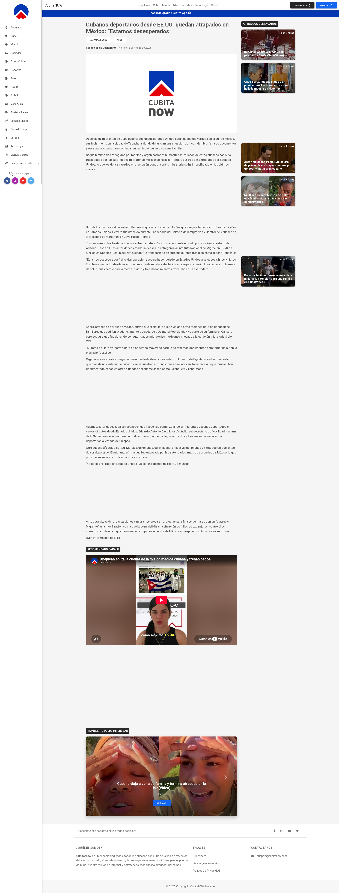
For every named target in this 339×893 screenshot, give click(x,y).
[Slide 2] (139, 811)
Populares (144, 5)
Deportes (186, 5)
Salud (214, 5)
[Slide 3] (145, 811)
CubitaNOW (53, 5)
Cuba (156, 5)
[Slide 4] (152, 811)
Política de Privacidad (206, 870)
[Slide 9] (183, 811)
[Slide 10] (190, 811)
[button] (21, 163)
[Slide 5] (158, 811)
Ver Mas (161, 803)
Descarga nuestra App (206, 863)
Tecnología (201, 5)
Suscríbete (199, 856)
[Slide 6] (164, 811)
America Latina (99, 40)
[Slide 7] (171, 811)
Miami (166, 5)
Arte (175, 5)
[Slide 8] (177, 811)
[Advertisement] (161, 198)
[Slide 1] (133, 811)
